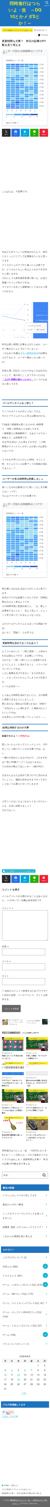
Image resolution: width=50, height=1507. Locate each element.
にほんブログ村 (10, 1416)
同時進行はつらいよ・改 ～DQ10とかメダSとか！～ (24, 13)
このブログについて (15, 1257)
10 (5, 1374)
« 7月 (23, 1393)
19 (18, 1379)
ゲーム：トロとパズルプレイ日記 (22, 1325)
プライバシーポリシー (16, 1343)
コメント (7, 908)
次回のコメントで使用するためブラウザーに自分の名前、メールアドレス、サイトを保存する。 (25, 995)
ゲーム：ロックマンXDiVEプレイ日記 (22, 1314)
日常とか (10, 1266)
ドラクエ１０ (12, 1275)
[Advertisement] (25, 164)
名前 (5, 946)
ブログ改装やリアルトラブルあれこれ (17, 30)
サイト (5, 976)
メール (6, 961)
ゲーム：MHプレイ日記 (18, 1293)
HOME (6, 1485)
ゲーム (9, 1334)
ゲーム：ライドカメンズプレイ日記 (23, 1303)
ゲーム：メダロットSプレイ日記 (22, 1284)
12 (18, 1374)
